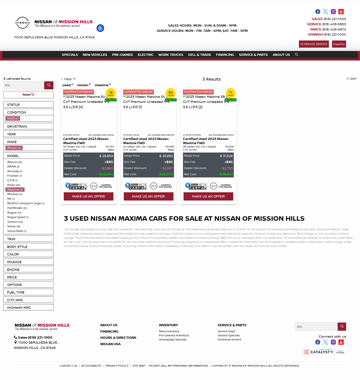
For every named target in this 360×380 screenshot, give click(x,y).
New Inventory (169, 331)
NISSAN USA (110, 344)
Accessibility (91, 366)
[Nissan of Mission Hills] (54, 23)
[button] (100, 28)
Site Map (139, 366)
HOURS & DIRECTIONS (118, 338)
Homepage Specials (173, 339)
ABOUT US (109, 325)
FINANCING (109, 331)
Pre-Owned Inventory (174, 335)
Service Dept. (227, 331)
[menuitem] (29, 118)
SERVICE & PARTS (232, 325)
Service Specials (229, 335)
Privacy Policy (117, 366)
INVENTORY (168, 325)
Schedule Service (314, 44)
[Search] (48, 85)
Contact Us (68, 366)
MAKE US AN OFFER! (88, 196)
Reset (27, 94)
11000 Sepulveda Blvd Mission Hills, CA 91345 (54, 37)
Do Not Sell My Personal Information (178, 366)
